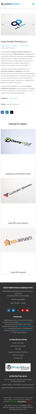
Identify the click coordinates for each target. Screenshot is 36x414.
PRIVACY (28, 399)
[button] (33, 3)
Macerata (12, 407)
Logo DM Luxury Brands (18, 223)
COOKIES (6, 401)
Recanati (18, 407)
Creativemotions (5, 45)
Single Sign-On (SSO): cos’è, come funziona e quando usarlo (18, 387)
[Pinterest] (22, 310)
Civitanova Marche (27, 407)
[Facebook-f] (8, 310)
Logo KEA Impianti (18, 272)
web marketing (21, 330)
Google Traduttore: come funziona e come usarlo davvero (18, 384)
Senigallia (23, 405)
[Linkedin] (13, 310)
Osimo (29, 405)
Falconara (5, 407)
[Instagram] (17, 310)
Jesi (19, 405)
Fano (25, 409)
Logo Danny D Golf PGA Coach (18, 174)
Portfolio (15, 45)
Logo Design (23, 45)
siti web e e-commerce (26, 322)
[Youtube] (27, 310)
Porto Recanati (13, 409)
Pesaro (21, 409)
